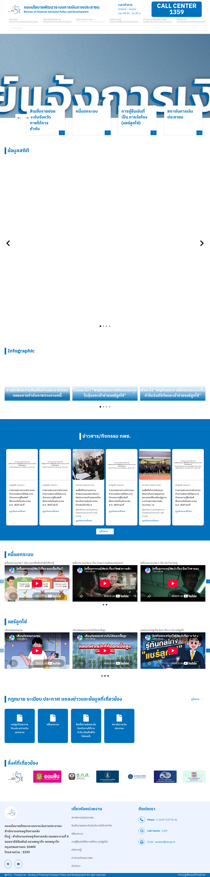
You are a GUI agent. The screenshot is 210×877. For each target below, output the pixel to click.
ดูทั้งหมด (103, 531)
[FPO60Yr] (16, 777)
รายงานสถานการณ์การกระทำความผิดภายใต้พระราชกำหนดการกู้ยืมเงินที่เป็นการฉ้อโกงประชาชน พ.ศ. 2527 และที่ (22, 498)
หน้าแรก (13, 20)
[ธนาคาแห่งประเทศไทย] (107, 777)
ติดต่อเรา (181, 20)
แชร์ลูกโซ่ (12, 485)
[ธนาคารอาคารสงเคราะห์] (78, 777)
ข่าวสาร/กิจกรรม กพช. (155, 20)
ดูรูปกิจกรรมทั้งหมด (17, 511)
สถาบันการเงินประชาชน (85, 485)
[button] (20, 109)
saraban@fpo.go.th (165, 842)
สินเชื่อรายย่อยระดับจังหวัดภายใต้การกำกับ (91, 826)
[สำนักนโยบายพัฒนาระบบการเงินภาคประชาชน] (14, 9)
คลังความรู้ (115, 20)
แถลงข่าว (20, 485)
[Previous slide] (8, 243)
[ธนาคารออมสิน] (47, 777)
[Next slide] (201, 243)
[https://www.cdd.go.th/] (165, 777)
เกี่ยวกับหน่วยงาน (52, 20)
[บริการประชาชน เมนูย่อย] (95, 20)
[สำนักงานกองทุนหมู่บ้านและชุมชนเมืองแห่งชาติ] (194, 777)
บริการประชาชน (84, 20)
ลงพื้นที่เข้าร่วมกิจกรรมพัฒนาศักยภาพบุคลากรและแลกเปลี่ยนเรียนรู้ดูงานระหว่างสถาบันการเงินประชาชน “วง (154, 498)
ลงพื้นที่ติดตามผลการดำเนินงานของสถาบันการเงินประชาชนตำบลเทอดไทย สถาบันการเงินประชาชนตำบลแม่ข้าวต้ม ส (88, 498)
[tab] (100, 326)
